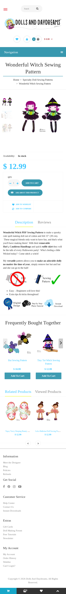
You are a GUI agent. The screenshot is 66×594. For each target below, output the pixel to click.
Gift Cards (8, 527)
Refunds (7, 474)
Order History (9, 558)
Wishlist (7, 562)
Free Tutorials (9, 534)
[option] (40, 115)
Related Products (18, 391)
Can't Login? (9, 566)
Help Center (9, 503)
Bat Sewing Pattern (17, 360)
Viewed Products (48, 391)
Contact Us (8, 507)
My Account (9, 554)
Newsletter (8, 538)
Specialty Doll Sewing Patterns (38, 79)
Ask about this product (27, 193)
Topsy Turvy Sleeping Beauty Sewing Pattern (22, 431)
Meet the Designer (12, 462)
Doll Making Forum (12, 530)
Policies (6, 470)
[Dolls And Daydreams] (33, 29)
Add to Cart (17, 376)
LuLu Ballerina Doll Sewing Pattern (48, 431)
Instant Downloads (12, 511)
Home (16, 79)
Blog (5, 466)
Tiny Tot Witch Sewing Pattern (48, 362)
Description (24, 222)
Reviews (44, 222)
